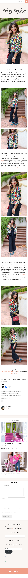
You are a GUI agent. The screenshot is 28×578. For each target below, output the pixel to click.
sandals (5, 167)
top (21, 160)
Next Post (23, 413)
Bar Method (22, 274)
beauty (13, 528)
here (12, 373)
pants (7, 162)
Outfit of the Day (16, 66)
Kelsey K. (9, 398)
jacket (2, 160)
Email (3, 502)
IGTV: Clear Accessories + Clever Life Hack (10, 473)
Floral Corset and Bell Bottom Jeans (9, 448)
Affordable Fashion (7, 391)
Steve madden (16, 395)
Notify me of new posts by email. (10, 512)
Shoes (18, 371)
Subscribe (9, 551)
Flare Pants (16, 393)
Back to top (23, 576)
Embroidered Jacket (5, 371)
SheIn (10, 395)
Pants (12, 371)
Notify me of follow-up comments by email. (12, 508)
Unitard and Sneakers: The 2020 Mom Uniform (11, 443)
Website (3, 505)
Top (15, 371)
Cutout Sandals (17, 391)
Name (3, 498)
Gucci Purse (5, 395)
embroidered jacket (13, 83)
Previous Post (6, 413)
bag (17, 167)
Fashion (9, 66)
